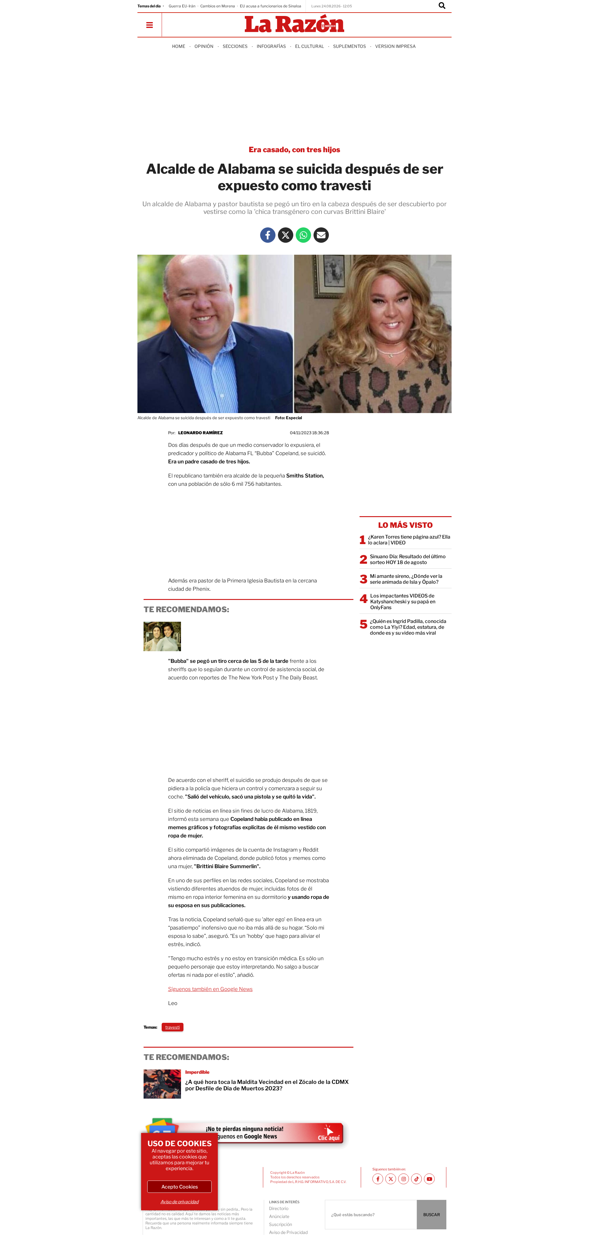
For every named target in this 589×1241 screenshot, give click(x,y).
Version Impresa (395, 46)
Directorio (278, 1208)
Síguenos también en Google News (210, 989)
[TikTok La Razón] (416, 1178)
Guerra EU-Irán (182, 6)
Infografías (271, 46)
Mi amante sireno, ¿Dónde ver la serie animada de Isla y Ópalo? (406, 579)
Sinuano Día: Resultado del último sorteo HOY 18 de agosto (408, 559)
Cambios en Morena (217, 6)
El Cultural (309, 46)
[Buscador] (442, 6)
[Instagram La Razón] (403, 1178)
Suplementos (349, 46)
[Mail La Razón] (321, 235)
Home (178, 46)
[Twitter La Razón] (285, 235)
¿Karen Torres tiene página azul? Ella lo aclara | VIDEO (409, 540)
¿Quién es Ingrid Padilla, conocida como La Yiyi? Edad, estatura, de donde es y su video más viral (408, 627)
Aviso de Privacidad (288, 1232)
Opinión (204, 46)
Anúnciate (279, 1216)
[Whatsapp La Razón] (303, 235)
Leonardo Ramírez (200, 432)
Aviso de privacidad (179, 1201)
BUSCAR (431, 1214)
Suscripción (280, 1224)
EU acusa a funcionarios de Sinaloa (270, 6)
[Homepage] (294, 24)
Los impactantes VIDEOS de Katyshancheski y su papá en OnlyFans (402, 601)
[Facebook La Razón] (267, 235)
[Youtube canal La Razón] (429, 1178)
